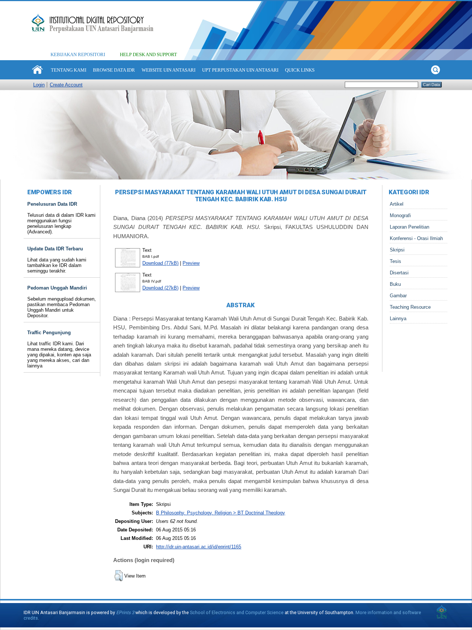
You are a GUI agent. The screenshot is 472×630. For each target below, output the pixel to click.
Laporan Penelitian (409, 227)
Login (39, 85)
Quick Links (300, 70)
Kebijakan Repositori (78, 54)
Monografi (400, 215)
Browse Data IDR (114, 70)
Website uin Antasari (168, 70)
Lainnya (398, 318)
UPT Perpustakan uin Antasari (240, 70)
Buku (395, 284)
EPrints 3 (125, 612)
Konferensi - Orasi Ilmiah (416, 238)
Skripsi (397, 250)
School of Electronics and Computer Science (237, 612)
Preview (191, 263)
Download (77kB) (160, 263)
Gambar (398, 295)
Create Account (66, 85)
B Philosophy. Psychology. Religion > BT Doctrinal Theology (220, 513)
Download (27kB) (160, 288)
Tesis (395, 261)
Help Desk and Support (148, 54)
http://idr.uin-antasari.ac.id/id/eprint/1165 (198, 546)
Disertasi (399, 272)
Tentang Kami (68, 70)
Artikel (396, 204)
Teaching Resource (410, 307)
